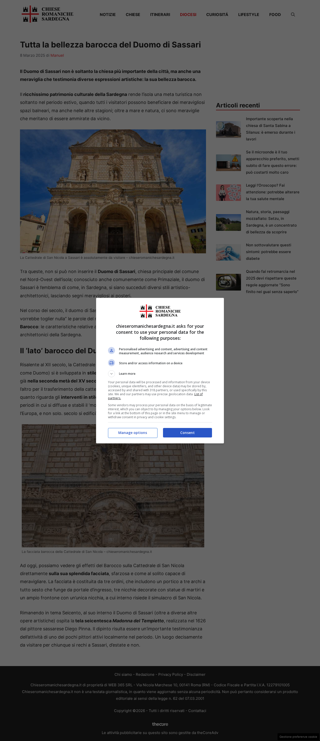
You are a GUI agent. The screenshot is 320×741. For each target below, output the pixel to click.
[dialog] (160, 370)
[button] (160, 373)
